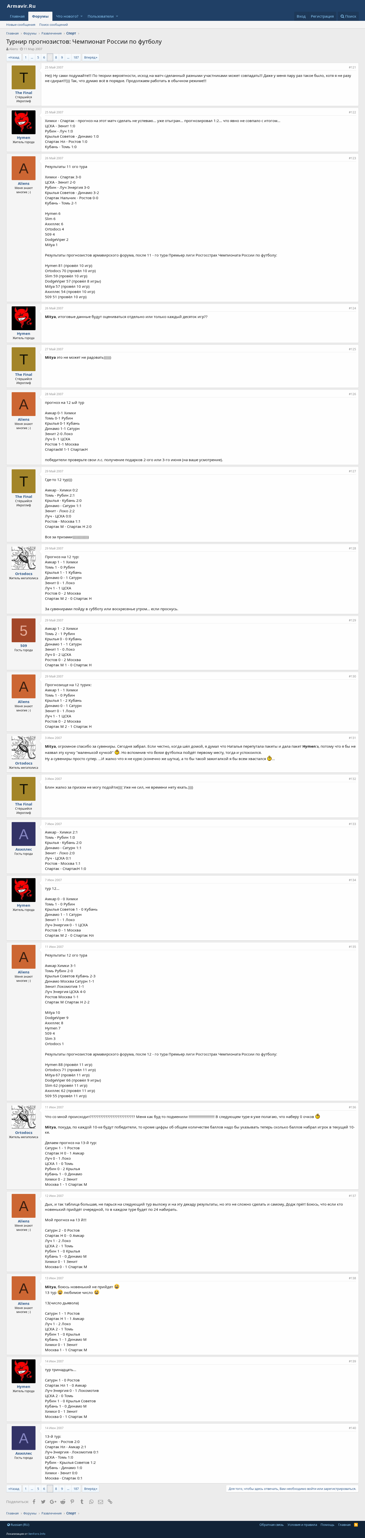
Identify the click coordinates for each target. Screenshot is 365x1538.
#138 (352, 1278)
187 (76, 57)
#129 (352, 620)
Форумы (40, 16)
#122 (352, 112)
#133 (352, 824)
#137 (352, 1196)
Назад (14, 57)
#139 (352, 1361)
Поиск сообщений (53, 24)
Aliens (13, 49)
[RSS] (356, 1524)
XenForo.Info (36, 1534)
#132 (352, 779)
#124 (352, 308)
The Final (23, 92)
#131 (352, 738)
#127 (352, 471)
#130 (352, 676)
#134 (352, 880)
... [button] (32, 57)
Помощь (327, 1524)
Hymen (23, 137)
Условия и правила (302, 1524)
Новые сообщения (20, 24)
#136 (352, 1107)
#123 (352, 158)
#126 (352, 394)
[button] (81, 16)
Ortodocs (23, 573)
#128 (352, 548)
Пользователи (101, 16)
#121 (352, 67)
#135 (352, 947)
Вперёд (90, 57)
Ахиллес (23, 849)
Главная (17, 16)
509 (23, 645)
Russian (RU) (19, 1524)
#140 (352, 1428)
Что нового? (67, 16)
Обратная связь (271, 1524)
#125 (352, 349)
